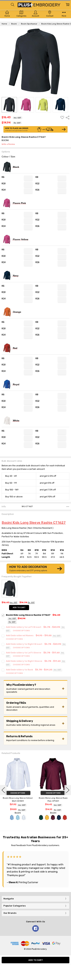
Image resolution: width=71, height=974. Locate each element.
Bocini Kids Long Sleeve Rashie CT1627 (34, 523)
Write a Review (8, 144)
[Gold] (11, 817)
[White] (59, 817)
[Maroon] (17, 817)
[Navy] (23, 817)
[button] (35, 129)
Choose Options (21, 631)
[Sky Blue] (53, 817)
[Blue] (47, 817)
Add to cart (19, 607)
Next (67, 790)
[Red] (29, 817)
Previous (3, 790)
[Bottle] (5, 817)
